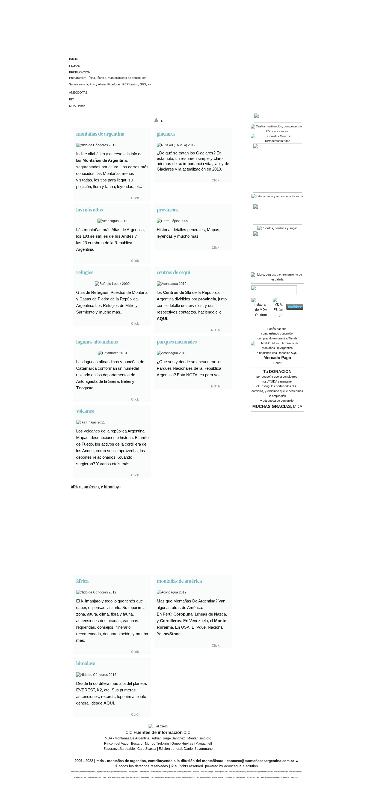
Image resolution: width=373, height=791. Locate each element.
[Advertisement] (158, 533)
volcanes (92, 431)
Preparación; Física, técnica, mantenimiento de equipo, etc (107, 77)
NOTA (215, 330)
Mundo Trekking (157, 743)
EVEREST (85, 690)
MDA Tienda (77, 106)
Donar (277, 363)
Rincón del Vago (116, 743)
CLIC (135, 715)
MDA (297, 406)
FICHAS (74, 65)
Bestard (137, 743)
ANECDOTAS (78, 92)
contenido (286, 333)
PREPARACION (79, 72)
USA (185, 627)
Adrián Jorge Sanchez (168, 738)
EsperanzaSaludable (119, 749)
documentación (116, 633)
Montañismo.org (199, 738)
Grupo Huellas (182, 743)
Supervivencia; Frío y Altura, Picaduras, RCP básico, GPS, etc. (111, 84)
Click (135, 198)
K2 (99, 690)
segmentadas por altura (97, 167)
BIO (71, 99)
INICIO (73, 59)
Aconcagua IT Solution (241, 766)
